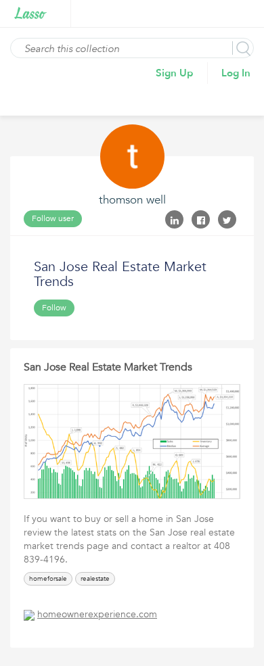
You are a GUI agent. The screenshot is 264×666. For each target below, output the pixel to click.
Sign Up (175, 73)
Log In (235, 73)
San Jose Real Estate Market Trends (108, 367)
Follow (54, 307)
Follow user (53, 218)
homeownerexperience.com (97, 614)
